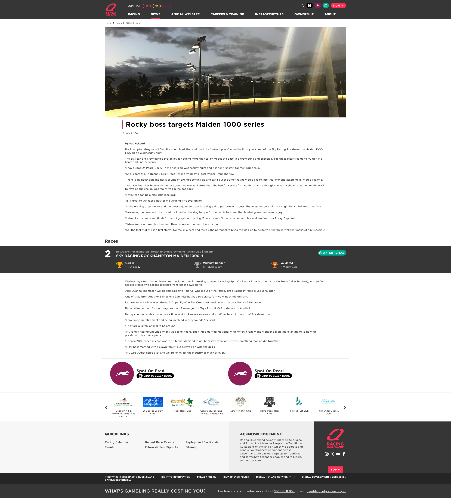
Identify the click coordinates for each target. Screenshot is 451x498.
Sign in (338, 5)
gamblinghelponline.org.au (326, 491)
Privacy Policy (206, 477)
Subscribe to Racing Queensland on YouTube (338, 453)
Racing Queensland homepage (335, 438)
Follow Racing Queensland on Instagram (326, 453)
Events (110, 447)
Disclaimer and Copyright (273, 477)
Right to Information (175, 477)
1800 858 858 (284, 491)
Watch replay (333, 252)
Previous (106, 407)
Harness (157, 6)
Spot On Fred (151, 371)
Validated (286, 263)
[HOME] (112, 10)
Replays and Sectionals (202, 442)
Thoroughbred (147, 6)
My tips (317, 5)
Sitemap (191, 447)
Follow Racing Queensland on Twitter (332, 453)
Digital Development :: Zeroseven (324, 477)
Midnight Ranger (214, 263)
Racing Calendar (116, 442)
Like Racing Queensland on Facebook (343, 453)
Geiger (129, 263)
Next (345, 407)
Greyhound (166, 6)
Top (334, 469)
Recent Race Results (159, 442)
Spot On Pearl (269, 371)
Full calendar (326, 5)
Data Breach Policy (236, 477)
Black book (309, 5)
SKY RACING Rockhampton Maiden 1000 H (159, 256)
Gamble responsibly (118, 480)
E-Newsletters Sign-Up (161, 447)
